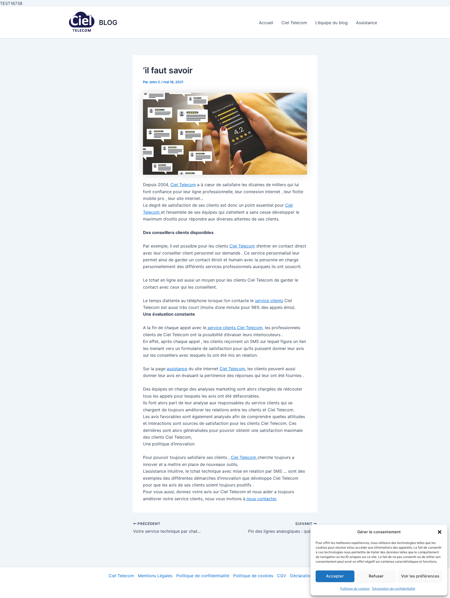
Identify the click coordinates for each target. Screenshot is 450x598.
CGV (281, 575)
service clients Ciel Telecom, (235, 327)
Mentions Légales (155, 575)
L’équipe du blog (331, 22)
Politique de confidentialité (202, 575)
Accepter (335, 576)
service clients (269, 300)
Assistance (366, 22)
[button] (439, 532)
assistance (177, 368)
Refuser (376, 576)
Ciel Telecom (294, 22)
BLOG (108, 22)
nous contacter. (261, 498)
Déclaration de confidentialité (393, 588)
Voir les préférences (420, 576)
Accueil (266, 22)
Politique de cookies (355, 588)
